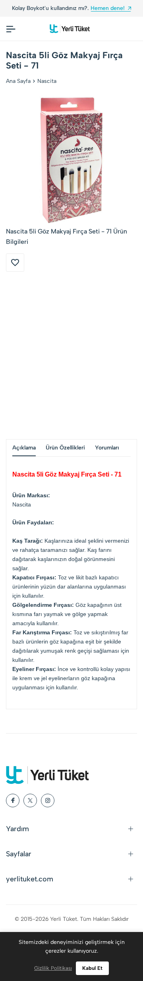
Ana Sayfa (18, 81)
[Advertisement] (71, 355)
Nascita (46, 81)
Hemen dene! (74, 8)
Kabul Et (92, 968)
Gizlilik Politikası (53, 968)
